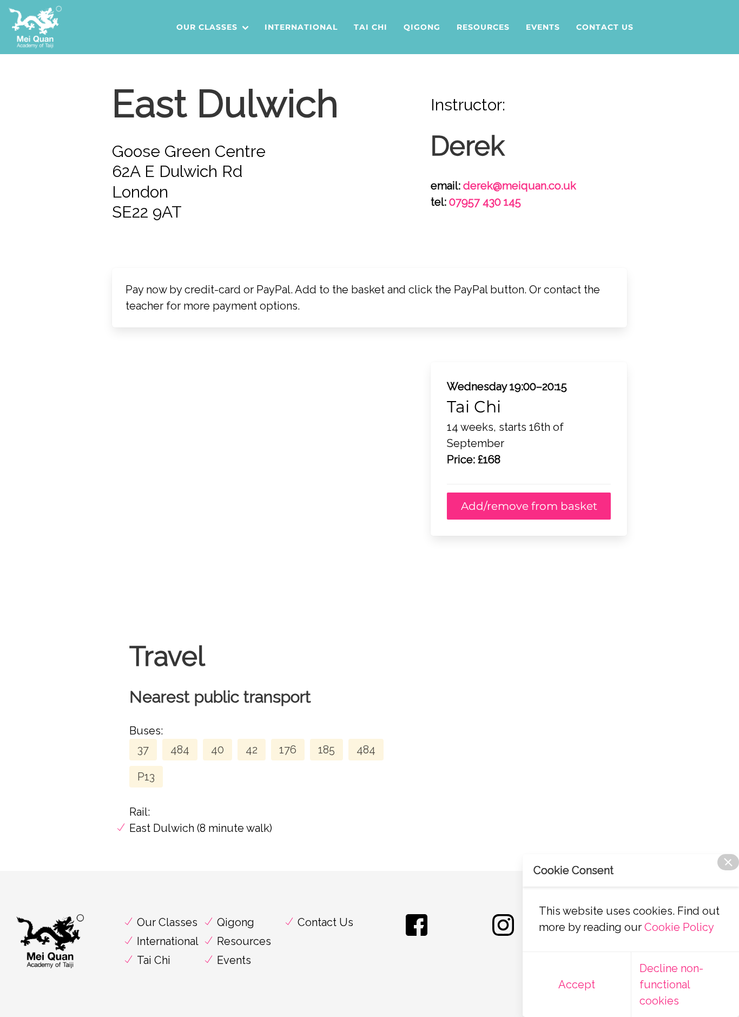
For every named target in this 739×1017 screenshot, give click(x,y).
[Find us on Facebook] (416, 935)
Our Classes (206, 27)
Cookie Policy (679, 927)
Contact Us (605, 27)
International (301, 27)
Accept (576, 984)
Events (543, 27)
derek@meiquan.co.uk (519, 185)
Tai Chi (370, 27)
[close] (728, 862)
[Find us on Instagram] (503, 935)
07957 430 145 (485, 201)
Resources (483, 27)
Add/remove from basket (529, 506)
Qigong (422, 27)
